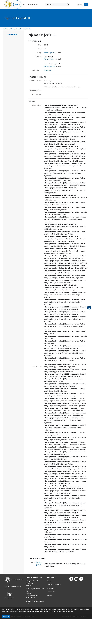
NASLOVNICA (51, 577)
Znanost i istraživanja (54, 585)
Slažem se (6, 616)
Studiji (49, 581)
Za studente (51, 592)
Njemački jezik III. (25, 29)
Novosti (49, 595)
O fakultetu (50, 588)
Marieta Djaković (50, 53)
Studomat (47, 70)
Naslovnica (6, 29)
